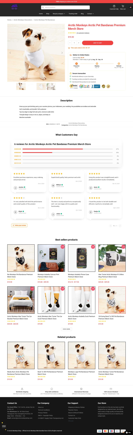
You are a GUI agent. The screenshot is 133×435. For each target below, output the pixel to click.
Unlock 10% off (4, 426)
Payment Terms (73, 410)
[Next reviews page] (120, 226)
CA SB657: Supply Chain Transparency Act (50, 418)
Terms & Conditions (44, 410)
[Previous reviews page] (110, 226)
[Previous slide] (10, 53)
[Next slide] (62, 53)
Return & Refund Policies (75, 412)
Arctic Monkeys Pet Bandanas (44, 20)
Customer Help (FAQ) (74, 418)
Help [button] (129, 432)
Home (9, 20)
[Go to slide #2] (31, 86)
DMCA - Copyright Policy (45, 415)
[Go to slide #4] (51, 86)
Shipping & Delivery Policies (76, 407)
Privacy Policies (42, 412)
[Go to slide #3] (41, 86)
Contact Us (71, 415)
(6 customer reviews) (83, 33)
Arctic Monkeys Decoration (23, 20)
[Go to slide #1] (21, 86)
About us (41, 407)
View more (66, 329)
